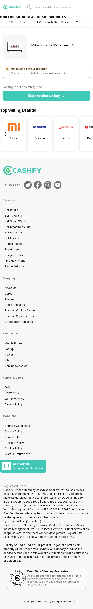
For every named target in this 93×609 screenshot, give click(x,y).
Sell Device (10, 333)
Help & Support (13, 377)
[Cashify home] (13, 7)
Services (9, 200)
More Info (9, 416)
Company (9, 278)
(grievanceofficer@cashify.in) (22, 521)
